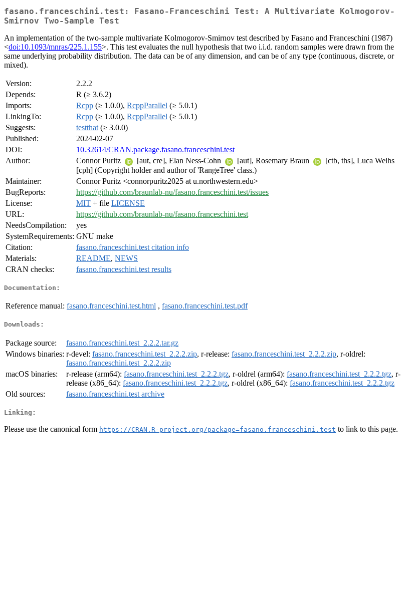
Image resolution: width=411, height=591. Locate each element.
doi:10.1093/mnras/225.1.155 (55, 47)
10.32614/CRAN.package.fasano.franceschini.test (155, 149)
